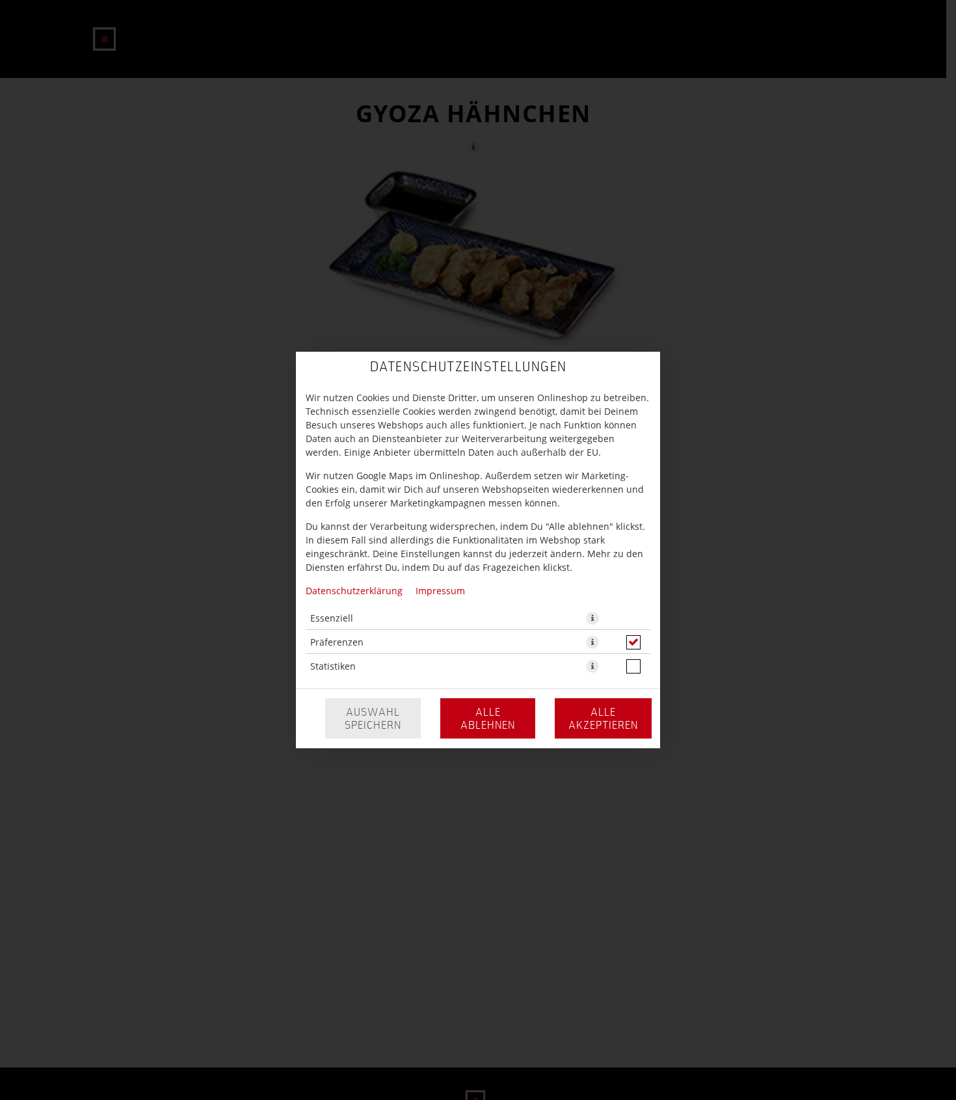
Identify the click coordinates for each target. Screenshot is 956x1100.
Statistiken (333, 666)
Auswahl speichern (373, 718)
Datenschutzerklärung (354, 590)
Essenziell (331, 618)
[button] (592, 618)
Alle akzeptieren (603, 718)
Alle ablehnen (487, 718)
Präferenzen (337, 642)
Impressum (440, 590)
